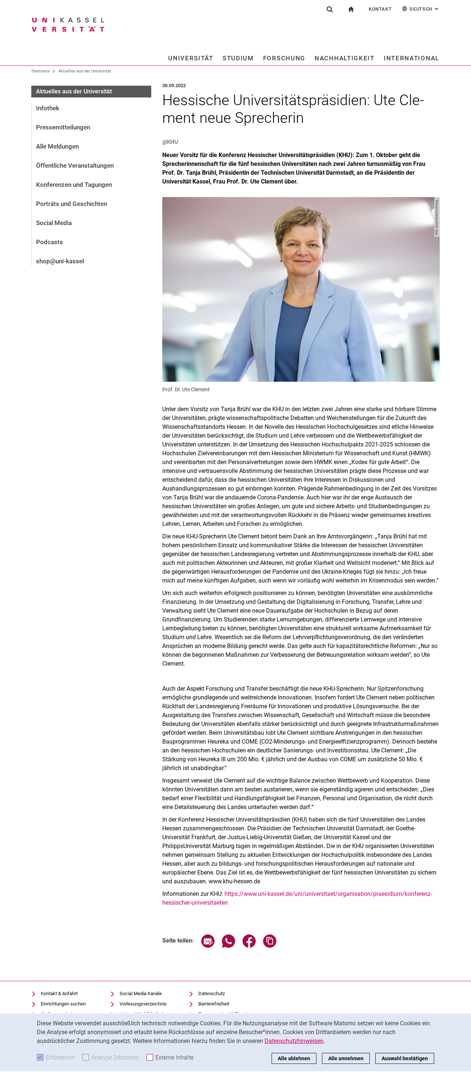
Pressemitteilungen (63, 127)
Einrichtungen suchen (63, 1004)
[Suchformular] (329, 9)
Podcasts (49, 242)
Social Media (54, 223)
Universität (190, 58)
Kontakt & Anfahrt (59, 993)
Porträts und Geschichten (71, 203)
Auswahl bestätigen (405, 1058)
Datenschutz (211, 993)
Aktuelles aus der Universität (84, 71)
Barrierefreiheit (213, 1004)
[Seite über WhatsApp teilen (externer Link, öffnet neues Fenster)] (228, 945)
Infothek (47, 108)
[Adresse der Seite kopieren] (269, 945)
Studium (238, 58)
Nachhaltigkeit (345, 58)
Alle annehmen (346, 1058)
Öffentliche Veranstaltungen (75, 165)
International (411, 58)
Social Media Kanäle (141, 993)
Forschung (284, 58)
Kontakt (380, 9)
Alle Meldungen (57, 146)
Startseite (40, 71)
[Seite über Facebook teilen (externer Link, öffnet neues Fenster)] (249, 945)
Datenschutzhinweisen (294, 1040)
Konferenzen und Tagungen (74, 184)
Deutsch (425, 9)
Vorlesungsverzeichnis (143, 1004)
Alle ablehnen (294, 1058)
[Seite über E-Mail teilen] (208, 945)
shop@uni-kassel (60, 261)
